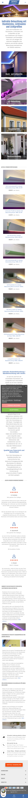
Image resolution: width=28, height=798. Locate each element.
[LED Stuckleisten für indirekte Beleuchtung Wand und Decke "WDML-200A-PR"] (14, 275)
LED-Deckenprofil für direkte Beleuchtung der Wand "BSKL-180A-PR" (14, 335)
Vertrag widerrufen (14, 764)
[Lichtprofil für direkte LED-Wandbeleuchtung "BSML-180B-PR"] (14, 350)
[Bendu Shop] (14, 2)
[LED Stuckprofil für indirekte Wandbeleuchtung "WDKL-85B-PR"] (14, 226)
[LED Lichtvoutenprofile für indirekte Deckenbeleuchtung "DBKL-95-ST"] (14, 251)
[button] (5, 15)
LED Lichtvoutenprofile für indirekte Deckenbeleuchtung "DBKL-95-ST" (14, 261)
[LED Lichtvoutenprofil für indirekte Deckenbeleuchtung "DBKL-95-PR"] (14, 177)
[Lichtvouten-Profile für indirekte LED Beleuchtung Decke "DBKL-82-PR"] (14, 201)
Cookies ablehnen (14, 405)
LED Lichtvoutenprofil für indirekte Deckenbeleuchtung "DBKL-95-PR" (14, 187)
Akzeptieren (14, 410)
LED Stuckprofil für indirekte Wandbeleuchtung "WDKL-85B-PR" (14, 236)
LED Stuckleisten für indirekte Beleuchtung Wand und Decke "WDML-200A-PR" (14, 286)
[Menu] (2, 2)
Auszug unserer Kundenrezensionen (14, 480)
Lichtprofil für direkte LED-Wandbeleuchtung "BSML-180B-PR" (14, 359)
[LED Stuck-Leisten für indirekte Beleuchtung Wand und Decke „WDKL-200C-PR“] (14, 300)
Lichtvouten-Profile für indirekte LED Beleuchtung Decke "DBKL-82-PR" (14, 211)
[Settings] (25, 2)
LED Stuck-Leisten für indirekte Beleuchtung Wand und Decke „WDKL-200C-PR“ (14, 311)
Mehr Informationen (7, 400)
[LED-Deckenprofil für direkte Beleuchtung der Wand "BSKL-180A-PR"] (14, 325)
